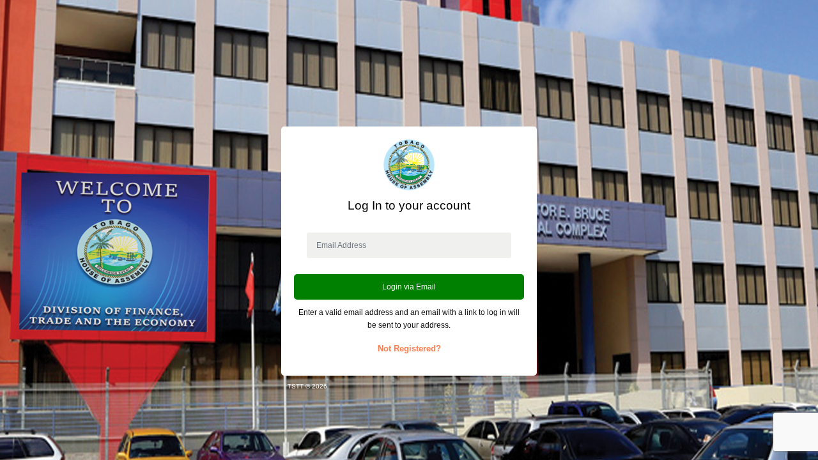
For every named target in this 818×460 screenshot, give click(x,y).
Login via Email (409, 286)
